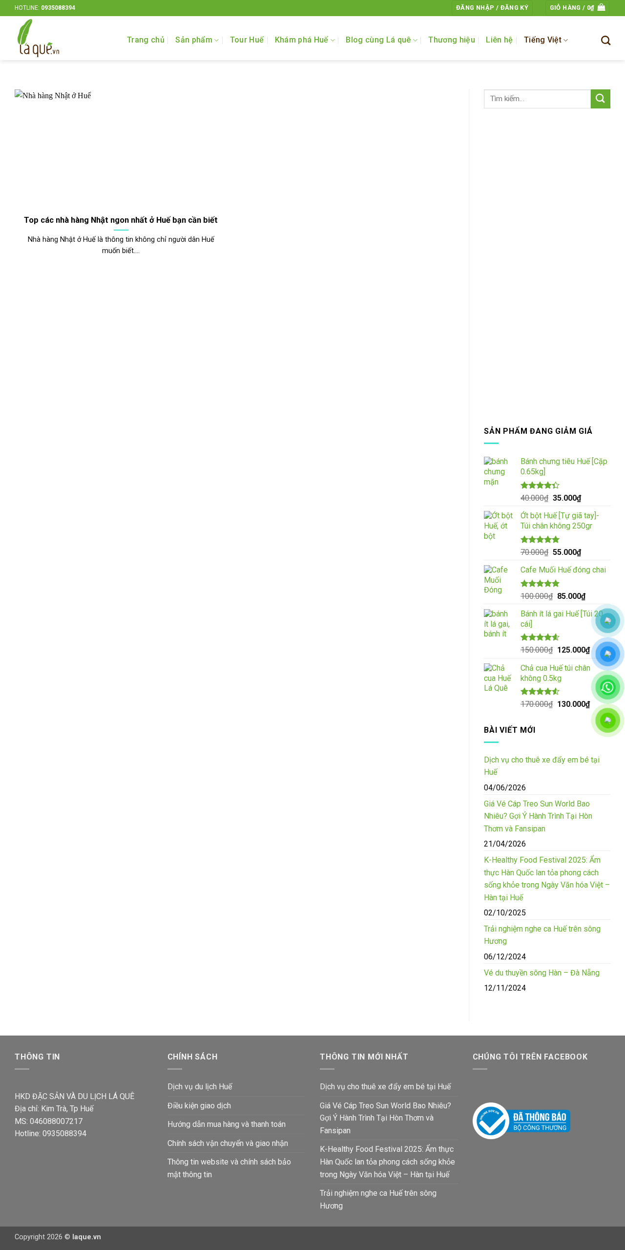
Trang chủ (146, 39)
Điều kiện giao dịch (199, 1105)
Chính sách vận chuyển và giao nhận (227, 1143)
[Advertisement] (547, 266)
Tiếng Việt (543, 39)
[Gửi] (600, 98)
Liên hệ (499, 39)
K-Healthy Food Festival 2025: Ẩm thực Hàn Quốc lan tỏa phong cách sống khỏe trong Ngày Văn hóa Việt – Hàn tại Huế (547, 878)
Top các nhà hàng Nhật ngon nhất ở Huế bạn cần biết (121, 220)
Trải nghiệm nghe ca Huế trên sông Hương (542, 935)
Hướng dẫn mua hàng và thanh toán (226, 1124)
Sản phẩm (193, 39)
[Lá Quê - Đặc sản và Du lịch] (63, 38)
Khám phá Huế (302, 39)
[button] (492, 8)
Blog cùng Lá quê (378, 39)
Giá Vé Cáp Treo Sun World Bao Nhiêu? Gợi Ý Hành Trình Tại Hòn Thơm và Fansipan (538, 816)
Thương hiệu (451, 39)
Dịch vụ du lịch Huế (199, 1086)
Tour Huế (247, 39)
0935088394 (58, 7)
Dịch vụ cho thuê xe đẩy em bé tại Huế (542, 766)
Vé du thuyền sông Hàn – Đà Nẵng (542, 972)
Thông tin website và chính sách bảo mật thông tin (229, 1168)
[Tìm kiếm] (605, 40)
